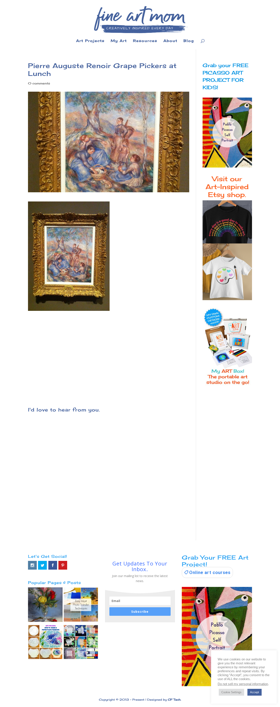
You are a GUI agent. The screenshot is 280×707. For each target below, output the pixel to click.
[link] (207, 572)
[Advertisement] (108, 356)
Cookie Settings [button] (231, 692)
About (170, 41)
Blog (189, 41)
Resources (145, 41)
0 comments (39, 83)
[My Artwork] (45, 605)
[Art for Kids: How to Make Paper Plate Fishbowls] (45, 643)
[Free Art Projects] (80, 643)
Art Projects (90, 41)
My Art (119, 41)
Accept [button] (254, 692)
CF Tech (174, 699)
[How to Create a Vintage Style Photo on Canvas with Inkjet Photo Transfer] (80, 605)
